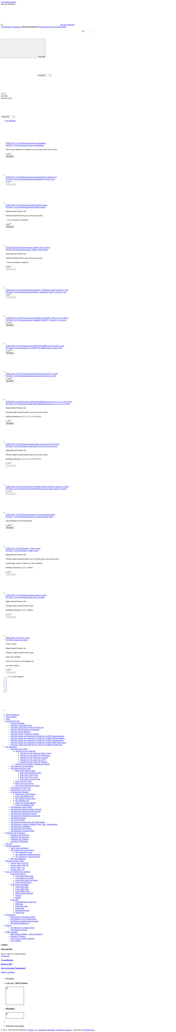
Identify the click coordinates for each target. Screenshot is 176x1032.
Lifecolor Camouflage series (21, 725)
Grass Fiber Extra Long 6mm (26, 880)
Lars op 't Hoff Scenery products (18, 872)
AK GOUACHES (18, 820)
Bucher (8, 925)
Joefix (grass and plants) (20, 848)
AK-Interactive (11, 747)
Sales (8, 719)
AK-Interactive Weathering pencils (24, 814)
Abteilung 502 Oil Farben (15, 833)
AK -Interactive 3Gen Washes (22, 766)
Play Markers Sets (22, 801)
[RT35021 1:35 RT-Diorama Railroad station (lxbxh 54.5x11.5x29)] (90, 363)
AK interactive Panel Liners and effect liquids (28, 822)
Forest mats (19, 908)
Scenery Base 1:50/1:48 (19, 865)
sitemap (31, 1030)
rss (36, 1030)
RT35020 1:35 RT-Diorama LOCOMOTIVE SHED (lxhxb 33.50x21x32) (34, 348)
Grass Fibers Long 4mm (24, 878)
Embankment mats (22, 910)
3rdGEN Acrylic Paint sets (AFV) (33, 760)
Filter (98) (41, 57)
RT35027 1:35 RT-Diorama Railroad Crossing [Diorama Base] (29, 517)
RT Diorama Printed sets (20, 923)
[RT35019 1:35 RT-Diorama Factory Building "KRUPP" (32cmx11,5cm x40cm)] (90, 308)
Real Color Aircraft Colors (30, 779)
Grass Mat (14, 900)
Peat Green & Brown (23, 882)
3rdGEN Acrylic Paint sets (25, 751)
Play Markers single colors (25, 798)
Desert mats (19, 913)
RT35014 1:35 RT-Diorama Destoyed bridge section (25, 207)
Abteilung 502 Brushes (19, 842)
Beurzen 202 (6, 964)
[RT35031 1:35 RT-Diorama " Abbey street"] (90, 538)
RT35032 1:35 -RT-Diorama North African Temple (25, 597)
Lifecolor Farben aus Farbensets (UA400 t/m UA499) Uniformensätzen (38, 738)
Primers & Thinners (18, 936)
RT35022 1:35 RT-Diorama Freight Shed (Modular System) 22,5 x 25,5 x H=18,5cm (38, 404)
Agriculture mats (21, 906)
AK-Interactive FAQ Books (21, 829)
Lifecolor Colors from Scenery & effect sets (27, 727)
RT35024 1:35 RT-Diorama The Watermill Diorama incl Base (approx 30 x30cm (36, 489)
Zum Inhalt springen (8, 2)
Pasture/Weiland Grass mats (25, 902)
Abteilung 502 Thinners (20, 839)
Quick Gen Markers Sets (24, 805)
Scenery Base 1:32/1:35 (19, 863)
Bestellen (10, 156)
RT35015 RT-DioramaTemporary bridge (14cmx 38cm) (27, 250)
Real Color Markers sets (24, 796)
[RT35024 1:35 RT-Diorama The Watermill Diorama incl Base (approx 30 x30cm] (90, 476)
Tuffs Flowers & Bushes (20, 885)
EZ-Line (9, 844)
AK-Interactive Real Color (21, 768)
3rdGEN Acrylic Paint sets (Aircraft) (34, 758)
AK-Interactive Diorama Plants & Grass (26, 811)
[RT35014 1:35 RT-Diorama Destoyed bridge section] (90, 195)
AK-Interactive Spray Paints (21, 807)
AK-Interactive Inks (18, 818)
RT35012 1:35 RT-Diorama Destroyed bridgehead (25, 145)
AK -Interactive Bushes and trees (27, 854)
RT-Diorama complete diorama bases (24, 921)
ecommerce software (64, 1030)
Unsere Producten (12, 715)
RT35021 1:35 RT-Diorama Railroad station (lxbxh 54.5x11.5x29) (31, 376)
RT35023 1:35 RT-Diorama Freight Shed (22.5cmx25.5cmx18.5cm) (31, 446)
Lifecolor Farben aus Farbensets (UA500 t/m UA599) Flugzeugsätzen (37, 740)
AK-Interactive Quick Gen (21, 788)
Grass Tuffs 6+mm (22, 891)
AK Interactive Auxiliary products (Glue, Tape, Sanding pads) (34, 824)
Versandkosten (7, 960)
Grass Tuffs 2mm (21, 887)
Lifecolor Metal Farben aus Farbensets (25, 730)
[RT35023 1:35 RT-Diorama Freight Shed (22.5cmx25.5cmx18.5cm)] (90, 434)
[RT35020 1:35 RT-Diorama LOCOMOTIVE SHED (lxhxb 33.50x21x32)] (90, 335)
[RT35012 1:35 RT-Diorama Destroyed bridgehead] (90, 133)
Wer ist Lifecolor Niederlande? (13, 968)
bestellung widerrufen (47, 1030)
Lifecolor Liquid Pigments (20, 732)
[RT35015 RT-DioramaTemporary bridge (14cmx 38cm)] (90, 237)
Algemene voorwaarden (15, 1026)
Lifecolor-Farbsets (17, 723)
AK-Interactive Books (19, 930)
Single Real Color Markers (25, 794)
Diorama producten (13, 846)
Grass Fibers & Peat (18, 874)
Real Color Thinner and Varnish (27, 786)
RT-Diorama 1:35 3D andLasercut (23, 919)
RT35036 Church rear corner (17, 640)
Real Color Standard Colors (30, 773)
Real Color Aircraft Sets (24, 783)
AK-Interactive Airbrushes (21, 826)
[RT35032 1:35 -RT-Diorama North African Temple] (90, 585)
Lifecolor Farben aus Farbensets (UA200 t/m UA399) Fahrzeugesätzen (37, 736)
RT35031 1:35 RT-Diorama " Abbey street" (22, 551)
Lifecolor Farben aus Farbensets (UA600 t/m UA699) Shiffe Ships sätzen (38, 742)
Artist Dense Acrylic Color (21, 790)
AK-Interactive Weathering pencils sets (25, 816)
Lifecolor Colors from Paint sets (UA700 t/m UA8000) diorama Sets (36, 745)
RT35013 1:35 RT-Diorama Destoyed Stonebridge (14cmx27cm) (30, 179)
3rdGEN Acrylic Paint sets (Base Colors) (35, 753)
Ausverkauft (11, 184)
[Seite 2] (90, 702)
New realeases (11, 717)
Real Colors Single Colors (25, 770)
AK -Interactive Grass (23, 852)
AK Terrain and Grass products (22, 850)
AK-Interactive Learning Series (22, 928)
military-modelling (8, 972)
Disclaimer (10, 978)
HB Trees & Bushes (18, 859)
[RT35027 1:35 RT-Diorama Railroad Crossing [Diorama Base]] (90, 504)
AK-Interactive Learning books (22, 831)
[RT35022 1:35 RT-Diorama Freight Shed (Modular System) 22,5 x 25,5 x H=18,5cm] (90, 391)
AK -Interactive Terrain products (27, 857)
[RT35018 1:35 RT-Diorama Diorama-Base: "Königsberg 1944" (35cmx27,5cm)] (90, 280)
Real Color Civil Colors (29, 775)
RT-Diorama (10, 915)
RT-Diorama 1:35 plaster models (23, 917)
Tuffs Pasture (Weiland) (24, 893)
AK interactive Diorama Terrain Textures (26, 809)
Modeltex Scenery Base (15, 861)
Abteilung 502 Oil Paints (20, 835)
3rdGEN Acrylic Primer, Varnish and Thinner (32, 764)
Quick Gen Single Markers (25, 803)
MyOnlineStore (89, 1030)
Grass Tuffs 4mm (21, 889)
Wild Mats (19, 904)
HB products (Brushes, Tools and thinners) (27, 934)
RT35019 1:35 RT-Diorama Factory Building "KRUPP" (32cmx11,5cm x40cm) (36, 320)
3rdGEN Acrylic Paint (19, 749)
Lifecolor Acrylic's (13, 721)
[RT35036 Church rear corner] (90, 627)
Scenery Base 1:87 (18, 870)
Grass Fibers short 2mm (24, 876)
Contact (4, 945)
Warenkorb (5, 956)
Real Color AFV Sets (23, 781)
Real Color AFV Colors (29, 777)
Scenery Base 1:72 (18, 867)
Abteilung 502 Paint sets (20, 837)
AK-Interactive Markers (20, 792)
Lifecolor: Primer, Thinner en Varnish (25, 734)
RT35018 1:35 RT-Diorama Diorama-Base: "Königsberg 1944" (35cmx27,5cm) (36, 292)
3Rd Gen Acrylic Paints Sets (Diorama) (35, 755)
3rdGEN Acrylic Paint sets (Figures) (34, 762)
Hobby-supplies (12, 932)
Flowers (18, 895)
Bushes (18, 897)
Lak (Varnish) (16, 941)
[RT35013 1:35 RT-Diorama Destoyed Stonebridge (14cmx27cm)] (90, 167)
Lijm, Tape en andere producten (23, 938)
